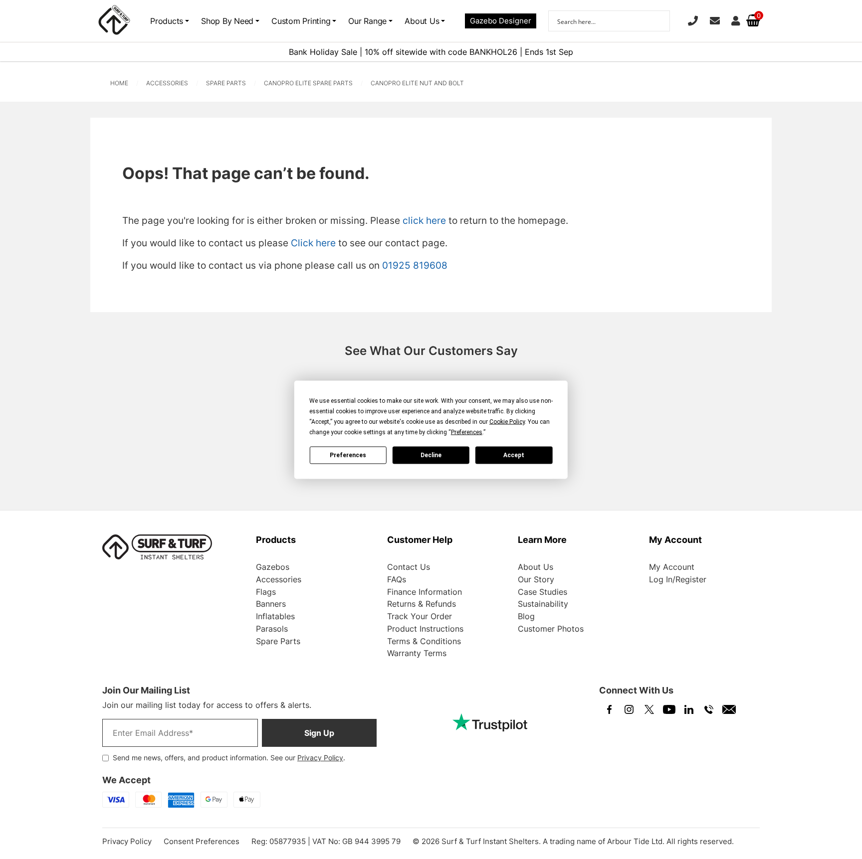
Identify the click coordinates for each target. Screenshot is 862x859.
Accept (513, 455)
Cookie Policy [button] (507, 421)
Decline (431, 455)
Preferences (348, 455)
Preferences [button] (466, 431)
